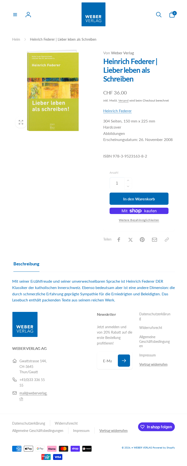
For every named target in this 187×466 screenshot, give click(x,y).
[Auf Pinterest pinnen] (142, 239)
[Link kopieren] (166, 239)
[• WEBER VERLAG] (25, 335)
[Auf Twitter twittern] (130, 239)
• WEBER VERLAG (141, 447)
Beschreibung (26, 263)
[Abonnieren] (124, 360)
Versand (123, 100)
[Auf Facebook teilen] (118, 239)
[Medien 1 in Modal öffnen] (53, 90)
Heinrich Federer (117, 110)
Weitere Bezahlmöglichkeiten (139, 220)
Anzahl (114, 172)
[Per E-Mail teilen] (154, 240)
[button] (15, 14)
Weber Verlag (118, 52)
